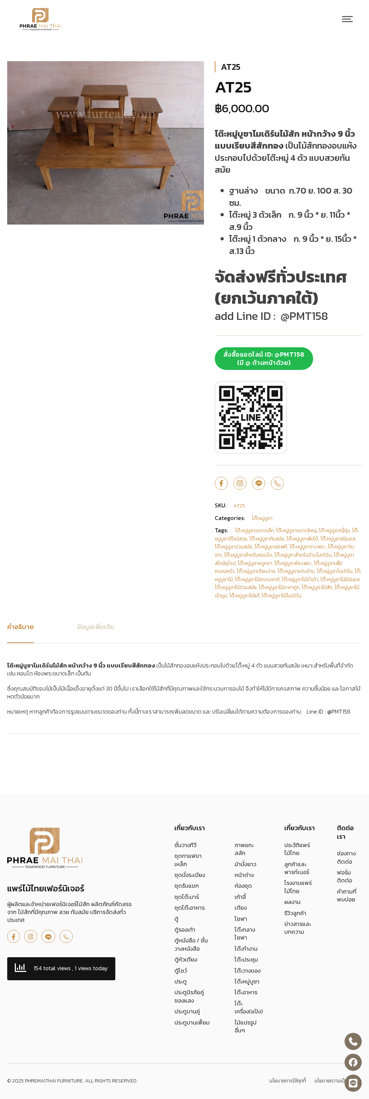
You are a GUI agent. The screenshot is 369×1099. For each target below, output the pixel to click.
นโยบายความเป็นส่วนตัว (338, 1081)
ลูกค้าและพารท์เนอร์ (296, 868)
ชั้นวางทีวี (185, 845)
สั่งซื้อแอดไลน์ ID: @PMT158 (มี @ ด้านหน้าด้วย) (263, 358)
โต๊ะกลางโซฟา (245, 934)
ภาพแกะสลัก (244, 849)
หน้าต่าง (244, 875)
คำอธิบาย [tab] (20, 627)
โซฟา (241, 919)
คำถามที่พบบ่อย (346, 895)
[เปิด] (347, 19)
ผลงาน (292, 902)
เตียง (241, 908)
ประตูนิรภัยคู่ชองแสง (189, 996)
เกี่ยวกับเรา (189, 828)
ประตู (180, 981)
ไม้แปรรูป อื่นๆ (246, 1026)
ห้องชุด (243, 886)
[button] (194, 71)
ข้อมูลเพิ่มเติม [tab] (95, 627)
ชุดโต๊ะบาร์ (186, 897)
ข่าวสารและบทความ (297, 928)
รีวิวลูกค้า (295, 913)
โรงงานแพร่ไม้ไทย (298, 887)
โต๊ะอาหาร (246, 992)
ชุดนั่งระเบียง (189, 875)
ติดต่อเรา (345, 832)
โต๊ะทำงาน (246, 949)
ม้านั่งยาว (245, 864)
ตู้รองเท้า (184, 929)
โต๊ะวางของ (248, 970)
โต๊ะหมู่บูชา (247, 981)
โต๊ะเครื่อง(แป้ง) (249, 1007)
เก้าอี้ (240, 897)
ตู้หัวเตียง (185, 959)
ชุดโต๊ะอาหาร (189, 908)
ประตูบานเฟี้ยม (192, 1022)
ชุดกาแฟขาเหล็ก (188, 860)
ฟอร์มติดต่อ (344, 876)
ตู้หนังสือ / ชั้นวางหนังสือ (191, 944)
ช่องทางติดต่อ (346, 857)
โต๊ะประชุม (246, 959)
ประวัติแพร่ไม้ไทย (297, 849)
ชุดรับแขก (186, 886)
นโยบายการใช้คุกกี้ (288, 1081)
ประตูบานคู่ (187, 1011)
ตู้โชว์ (180, 970)
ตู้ (176, 919)
